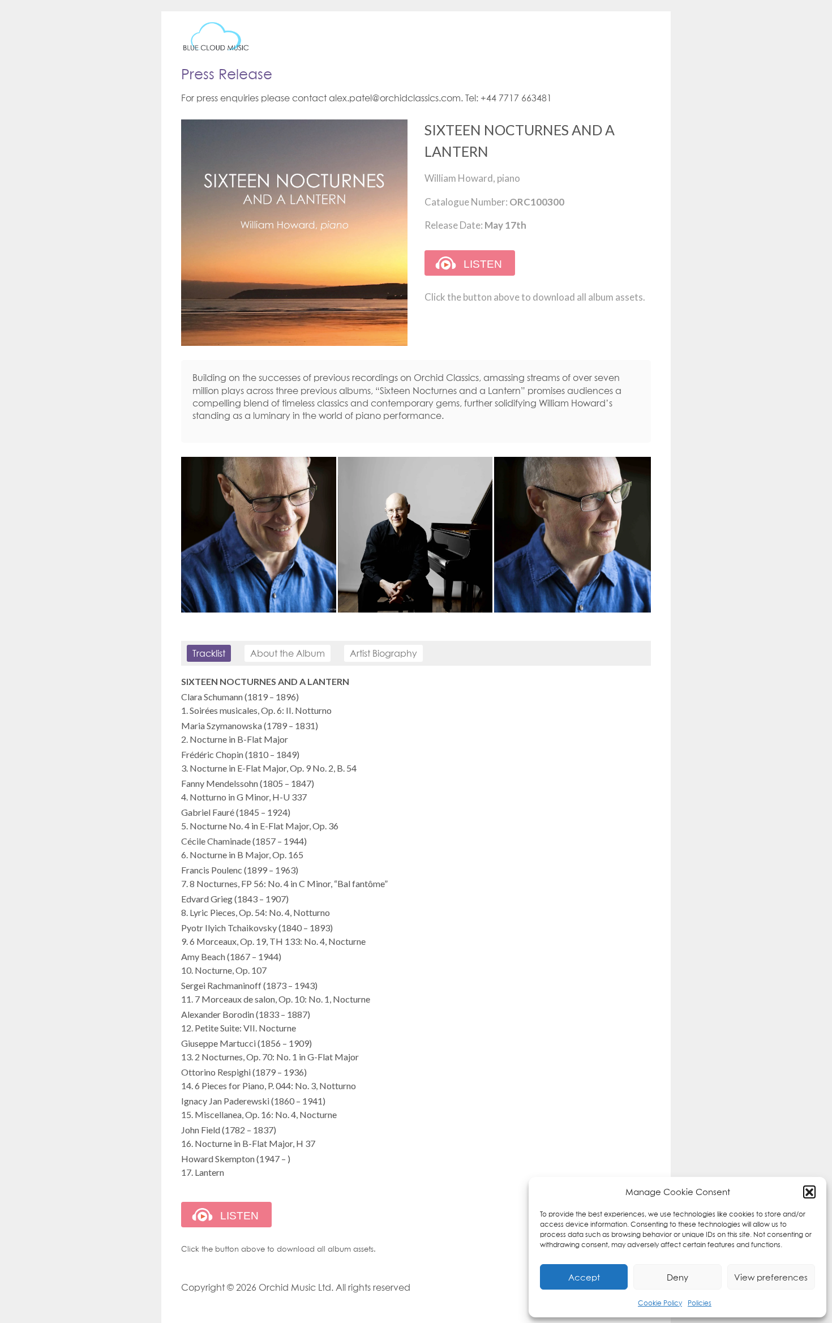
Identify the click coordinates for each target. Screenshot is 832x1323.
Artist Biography (383, 653)
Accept (584, 1277)
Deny (677, 1277)
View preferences (771, 1277)
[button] (809, 1191)
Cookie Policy (660, 1303)
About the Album (287, 653)
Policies (699, 1303)
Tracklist (208, 653)
